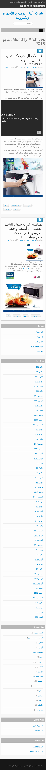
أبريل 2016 (39, 511)
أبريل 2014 (39, 559)
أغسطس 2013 (38, 583)
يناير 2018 (39, 439)
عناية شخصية (38, 676)
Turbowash (15, 206)
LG (5, 206)
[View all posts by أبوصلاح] (17, 67)
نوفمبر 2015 (38, 535)
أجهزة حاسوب (38, 633)
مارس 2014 (39, 564)
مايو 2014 (39, 554)
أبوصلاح (21, 67)
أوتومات (27, 206)
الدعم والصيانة (38, 652)
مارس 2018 (39, 434)
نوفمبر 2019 (38, 400)
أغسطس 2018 (38, 425)
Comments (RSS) (36, 751)
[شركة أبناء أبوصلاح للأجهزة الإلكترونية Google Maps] (25, 6)
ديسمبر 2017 (38, 444)
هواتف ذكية (39, 710)
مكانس (40, 695)
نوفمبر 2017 (38, 449)
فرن (25, 316)
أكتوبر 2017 (39, 453)
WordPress (39, 730)
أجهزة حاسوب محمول (35, 637)
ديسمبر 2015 (38, 530)
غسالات (7, 67)
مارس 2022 (39, 381)
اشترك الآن (39, 341)
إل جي (7, 209)
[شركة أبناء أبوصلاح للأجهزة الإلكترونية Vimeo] (40, 6)
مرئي (41, 690)
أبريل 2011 (39, 617)
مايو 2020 (39, 391)
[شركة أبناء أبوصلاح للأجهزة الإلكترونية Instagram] (21, 6)
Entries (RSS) (38, 746)
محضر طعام (39, 686)
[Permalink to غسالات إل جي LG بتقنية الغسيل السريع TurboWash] (34, 79)
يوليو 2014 (39, 550)
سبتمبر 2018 (38, 420)
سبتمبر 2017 (38, 458)
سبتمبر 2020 (38, 386)
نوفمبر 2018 (38, 415)
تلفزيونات (39, 662)
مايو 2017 (39, 468)
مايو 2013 (39, 588)
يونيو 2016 (39, 501)
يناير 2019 (39, 410)
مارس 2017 (39, 473)
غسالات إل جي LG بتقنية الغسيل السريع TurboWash (24, 60)
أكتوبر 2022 (39, 376)
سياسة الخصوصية (37, 346)
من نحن (40, 351)
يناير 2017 (39, 482)
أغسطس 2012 (38, 598)
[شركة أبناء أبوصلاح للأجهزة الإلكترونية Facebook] (37, 6)
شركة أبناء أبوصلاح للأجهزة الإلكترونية (23, 15)
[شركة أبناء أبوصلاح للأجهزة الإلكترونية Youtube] (28, 6)
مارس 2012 (39, 602)
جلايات (40, 671)
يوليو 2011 (39, 607)
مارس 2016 (39, 516)
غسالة (16, 209)
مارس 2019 (39, 405)
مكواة (41, 700)
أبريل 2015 (39, 540)
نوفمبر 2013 (38, 578)
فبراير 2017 (39, 477)
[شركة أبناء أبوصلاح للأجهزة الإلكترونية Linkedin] (31, 6)
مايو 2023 (39, 367)
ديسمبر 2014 (38, 545)
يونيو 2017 (39, 463)
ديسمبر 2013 (38, 574)
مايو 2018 (39, 429)
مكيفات (40, 705)
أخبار (41, 642)
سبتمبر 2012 (38, 593)
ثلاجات (40, 666)
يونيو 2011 (39, 612)
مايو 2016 (39, 506)
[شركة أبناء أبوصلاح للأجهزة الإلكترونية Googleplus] (34, 6)
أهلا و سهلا (39, 332)
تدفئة (41, 657)
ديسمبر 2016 (38, 487)
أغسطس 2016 (38, 497)
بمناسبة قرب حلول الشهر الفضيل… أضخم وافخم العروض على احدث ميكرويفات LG (23, 230)
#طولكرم (26, 268)
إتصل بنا (40, 337)
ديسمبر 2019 (38, 396)
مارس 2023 (39, 372)
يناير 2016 (39, 525)
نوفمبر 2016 (38, 492)
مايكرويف (35, 316)
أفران (7, 240)
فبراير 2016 (39, 521)
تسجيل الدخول (38, 725)
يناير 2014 (39, 569)
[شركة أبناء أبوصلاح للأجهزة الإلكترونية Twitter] (43, 6)
